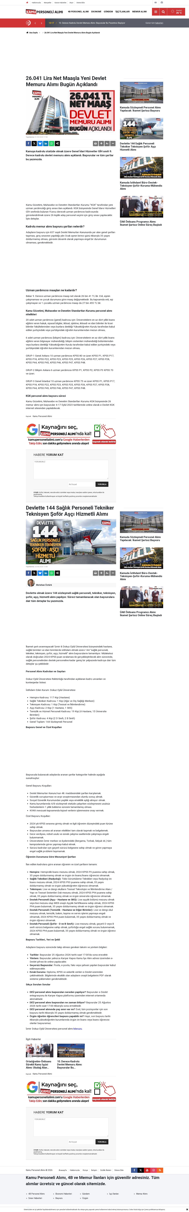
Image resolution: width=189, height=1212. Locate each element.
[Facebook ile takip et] (134, 1170)
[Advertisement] (94, 56)
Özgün (85, 1198)
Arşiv (71, 3)
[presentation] (35, 23)
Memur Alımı (139, 11)
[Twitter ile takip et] (140, 1170)
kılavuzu (77, 1028)
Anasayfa (63, 1170)
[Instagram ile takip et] (153, 1170)
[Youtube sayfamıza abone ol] (147, 1170)
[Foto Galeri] (161, 2)
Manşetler (47, 3)
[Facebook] (28, 143)
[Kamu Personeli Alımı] (44, 11)
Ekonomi (96, 11)
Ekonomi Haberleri (63, 1194)
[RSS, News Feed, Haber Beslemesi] (160, 1170)
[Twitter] (34, 143)
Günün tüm (154, 23)
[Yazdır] (95, 143)
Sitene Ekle (80, 3)
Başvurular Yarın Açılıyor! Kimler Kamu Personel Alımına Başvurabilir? (89, 23)
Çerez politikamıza (151, 1209)
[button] (101, 143)
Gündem (108, 11)
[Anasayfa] (27, 3)
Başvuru (58, 1198)
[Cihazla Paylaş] (57, 143)
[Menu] (156, 11)
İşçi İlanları (122, 11)
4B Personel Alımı (78, 11)
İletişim (94, 1170)
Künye (85, 1170)
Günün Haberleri (60, 3)
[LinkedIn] (45, 143)
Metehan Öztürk (44, 585)
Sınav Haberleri (35, 1198)
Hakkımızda (36, 3)
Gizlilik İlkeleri (105, 1170)
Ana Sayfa (33, 33)
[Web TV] (155, 2)
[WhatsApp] (51, 143)
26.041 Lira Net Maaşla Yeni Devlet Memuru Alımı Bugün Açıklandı (72, 33)
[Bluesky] (40, 143)
